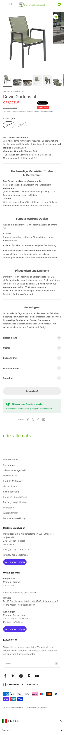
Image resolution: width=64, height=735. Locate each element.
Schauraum (9, 465)
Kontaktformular (11, 459)
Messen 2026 (10, 475)
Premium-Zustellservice (15, 497)
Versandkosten (19, 111)
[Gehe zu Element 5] (47, 81)
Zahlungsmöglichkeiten (15, 502)
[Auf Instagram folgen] (21, 676)
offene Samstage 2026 (14, 470)
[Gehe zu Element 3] (27, 83)
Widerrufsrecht (10, 513)
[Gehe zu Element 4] (37, 80)
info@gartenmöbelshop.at (16, 554)
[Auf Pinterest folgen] (29, 676)
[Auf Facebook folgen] (5, 676)
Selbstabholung (11, 491)
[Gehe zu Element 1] (7, 80)
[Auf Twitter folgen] (13, 676)
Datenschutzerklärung (14, 518)
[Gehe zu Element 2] (17, 82)
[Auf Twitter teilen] (33, 419)
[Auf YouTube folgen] (37, 676)
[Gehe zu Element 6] (57, 83)
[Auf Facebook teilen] (27, 419)
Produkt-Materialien (13, 481)
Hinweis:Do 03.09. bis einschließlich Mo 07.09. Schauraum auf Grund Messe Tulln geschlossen (30, 601)
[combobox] (32, 721)
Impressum (8, 507)
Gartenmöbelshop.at (13, 91)
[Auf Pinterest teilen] (38, 419)
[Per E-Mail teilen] (43, 419)
